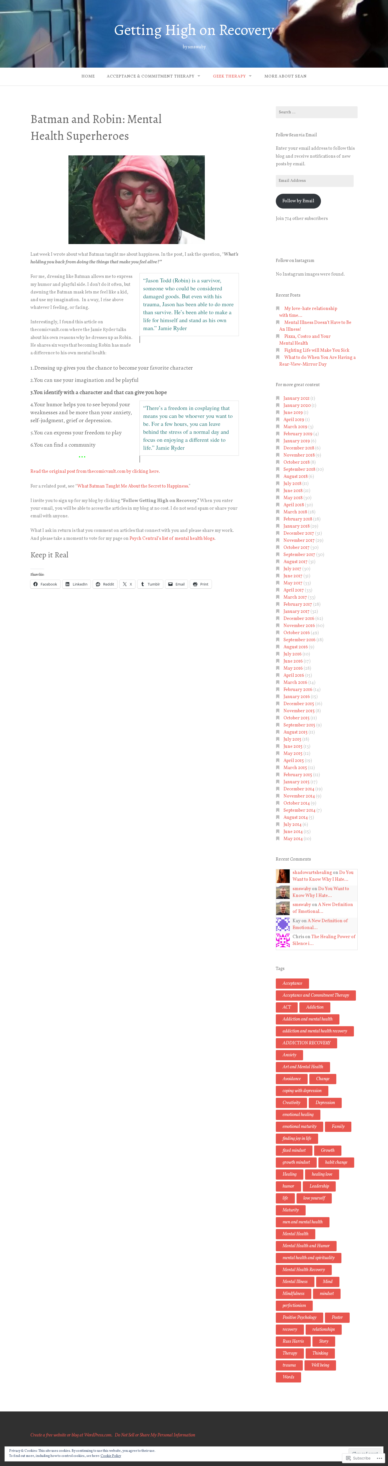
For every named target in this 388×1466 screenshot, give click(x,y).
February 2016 (297, 690)
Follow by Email (298, 201)
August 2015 (295, 732)
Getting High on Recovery (194, 29)
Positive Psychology (299, 1318)
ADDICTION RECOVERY (306, 1043)
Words (288, 1377)
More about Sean (285, 76)
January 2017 (296, 612)
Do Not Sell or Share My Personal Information (155, 1435)
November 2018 (299, 455)
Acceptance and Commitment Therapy (316, 995)
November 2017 (299, 541)
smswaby (302, 889)
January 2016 (296, 697)
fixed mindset (294, 1151)
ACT (287, 1007)
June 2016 (293, 661)
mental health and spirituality (309, 1258)
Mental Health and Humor (306, 1246)
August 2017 (295, 562)
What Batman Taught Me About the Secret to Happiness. (133, 486)
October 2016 (296, 633)
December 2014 (298, 789)
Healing (290, 1174)
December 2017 (298, 533)
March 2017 (295, 597)
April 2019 (293, 420)
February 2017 (297, 604)
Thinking (320, 1353)
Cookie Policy (111, 1456)
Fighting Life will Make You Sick (316, 350)
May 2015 (293, 754)
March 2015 (295, 768)
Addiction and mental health (308, 1019)
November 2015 (299, 711)
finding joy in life (297, 1139)
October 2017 (296, 548)
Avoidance (292, 1079)
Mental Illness (295, 1282)
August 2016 (295, 647)
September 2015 (299, 725)
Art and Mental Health (303, 1067)
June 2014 (293, 832)
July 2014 (292, 825)
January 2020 (297, 406)
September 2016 (299, 640)
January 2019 (296, 441)
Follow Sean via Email (296, 135)
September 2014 (299, 810)
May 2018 (293, 498)
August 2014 (295, 818)
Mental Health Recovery (304, 1270)
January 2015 (296, 782)
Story (323, 1341)
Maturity (291, 1210)
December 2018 (298, 448)
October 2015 (296, 718)
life (285, 1198)
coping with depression (302, 1091)
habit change (336, 1162)
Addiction (315, 1007)
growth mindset (296, 1162)
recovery (290, 1330)
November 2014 (299, 796)
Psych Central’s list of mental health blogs (172, 539)
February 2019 (297, 434)
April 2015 (293, 761)
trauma (289, 1365)
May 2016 (293, 668)
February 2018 (297, 519)
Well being (320, 1365)
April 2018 (293, 505)
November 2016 (299, 626)
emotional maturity (299, 1127)
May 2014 (293, 839)
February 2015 (297, 775)
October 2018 (296, 462)
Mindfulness (293, 1294)
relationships (323, 1330)
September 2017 (299, 555)
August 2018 (295, 477)
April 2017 (293, 590)
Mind (328, 1282)
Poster (337, 1318)
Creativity (291, 1103)
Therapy (290, 1353)
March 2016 (295, 683)
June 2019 (293, 413)
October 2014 (296, 803)
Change (322, 1079)
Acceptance (292, 983)
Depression (325, 1103)
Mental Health (295, 1234)
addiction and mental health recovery (315, 1031)
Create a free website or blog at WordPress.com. (71, 1435)
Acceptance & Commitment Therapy (151, 76)
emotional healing (298, 1115)
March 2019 (295, 427)
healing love (322, 1174)
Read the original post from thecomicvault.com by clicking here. (95, 471)
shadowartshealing (312, 873)
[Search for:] (317, 112)
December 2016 (298, 619)
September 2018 (299, 470)
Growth (328, 1151)
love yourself (314, 1198)
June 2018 (293, 491)
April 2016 (293, 675)
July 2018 (292, 484)
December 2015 (298, 704)
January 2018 (296, 526)
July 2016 (292, 654)
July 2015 (292, 739)
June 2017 (293, 576)
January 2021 (296, 398)
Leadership (319, 1186)
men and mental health (303, 1222)
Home (88, 76)
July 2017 (292, 569)
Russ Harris (293, 1341)
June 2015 (293, 747)
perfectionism (294, 1306)
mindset (327, 1294)
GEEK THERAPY (229, 76)
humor (288, 1186)
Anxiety (289, 1055)
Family (338, 1127)
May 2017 (293, 583)
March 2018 (295, 512)
